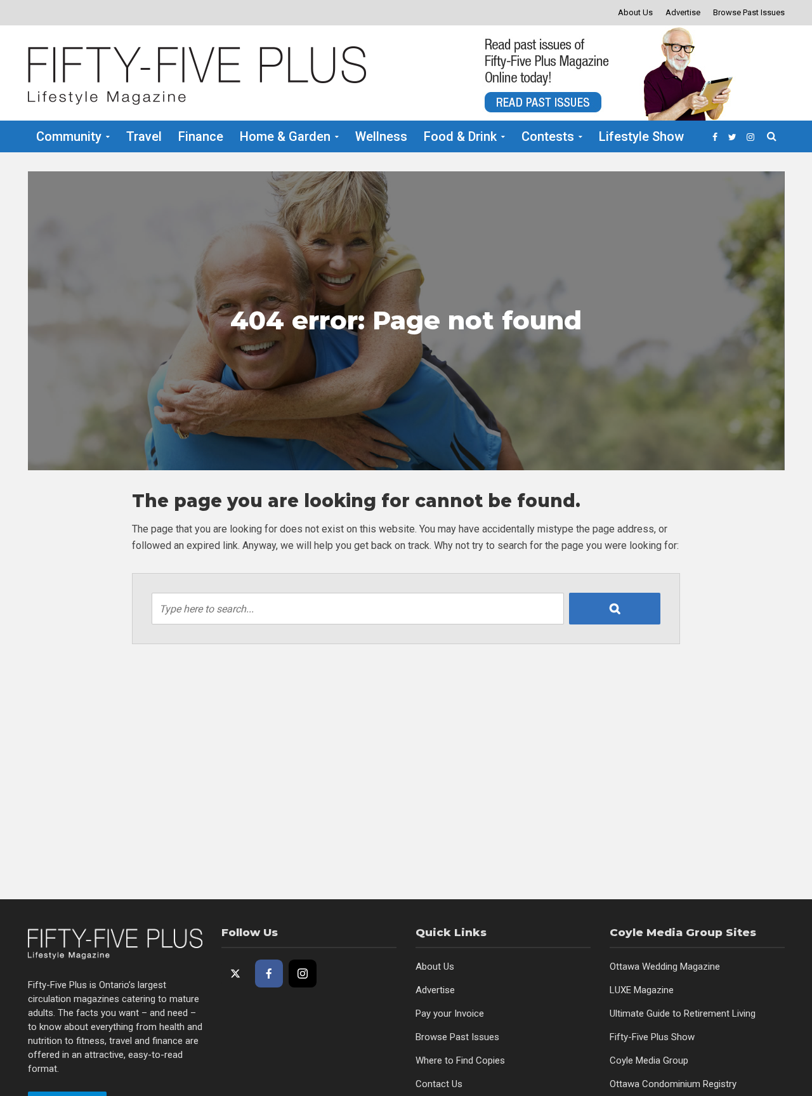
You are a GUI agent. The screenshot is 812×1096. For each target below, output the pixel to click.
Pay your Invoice (450, 1013)
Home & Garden (285, 136)
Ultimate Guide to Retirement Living (683, 1013)
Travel (144, 136)
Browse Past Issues (749, 12)
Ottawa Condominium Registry (673, 1084)
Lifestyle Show (641, 136)
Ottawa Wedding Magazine (665, 966)
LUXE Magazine (642, 990)
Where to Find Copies (460, 1060)
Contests (547, 136)
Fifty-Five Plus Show (652, 1037)
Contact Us (439, 1084)
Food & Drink (460, 136)
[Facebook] (269, 973)
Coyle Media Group (649, 1060)
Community (69, 136)
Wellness (381, 136)
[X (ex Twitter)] (235, 973)
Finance (200, 136)
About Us (635, 12)
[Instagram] (303, 973)
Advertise (682, 12)
